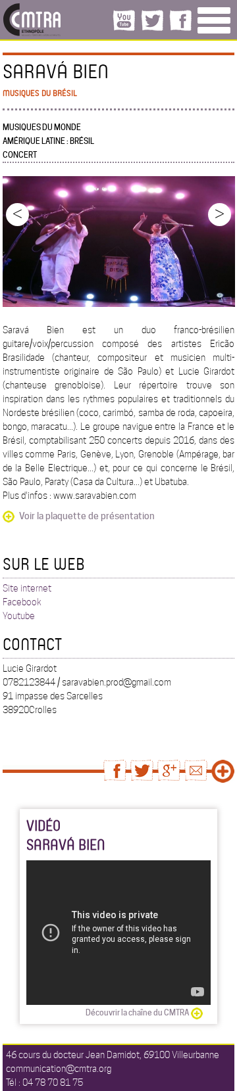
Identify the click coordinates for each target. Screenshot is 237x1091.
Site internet (27, 588)
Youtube (19, 616)
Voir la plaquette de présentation (87, 516)
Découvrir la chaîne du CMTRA (137, 1012)
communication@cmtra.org (58, 1068)
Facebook (22, 602)
